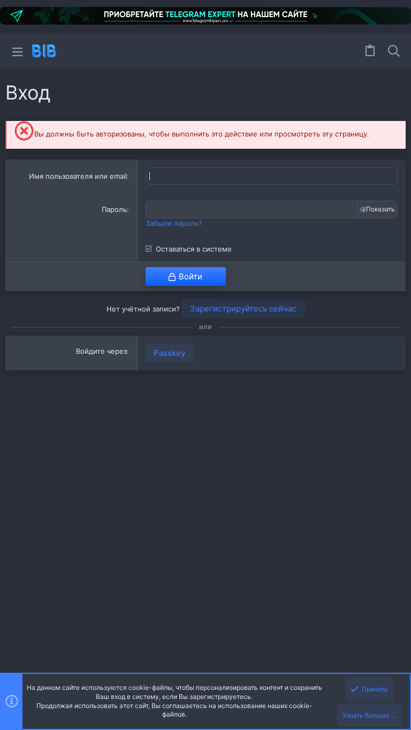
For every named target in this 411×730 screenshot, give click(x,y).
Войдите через (101, 351)
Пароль (114, 209)
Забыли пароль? (174, 223)
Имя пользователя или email (78, 176)
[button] (17, 51)
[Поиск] (394, 50)
